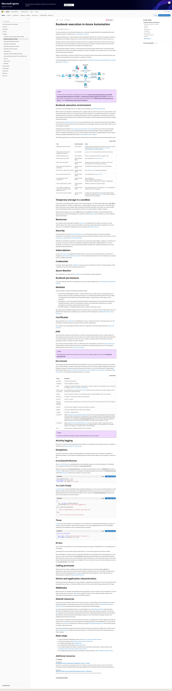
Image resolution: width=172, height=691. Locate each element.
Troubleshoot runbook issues (105, 650)
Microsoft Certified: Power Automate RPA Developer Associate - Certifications (74, 671)
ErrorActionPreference (63, 464)
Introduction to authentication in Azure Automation (69, 238)
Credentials (146, 31)
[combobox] (15, 21)
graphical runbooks (63, 62)
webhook (75, 593)
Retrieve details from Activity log (73, 446)
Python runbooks (60, 606)
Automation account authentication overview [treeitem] (14, 36)
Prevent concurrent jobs (78, 347)
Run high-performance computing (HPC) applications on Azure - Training (72, 663)
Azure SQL (91, 129)
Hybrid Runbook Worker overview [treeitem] (11, 41)
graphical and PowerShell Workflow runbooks (79, 414)
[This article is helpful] (155, 43)
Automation (67, 20)
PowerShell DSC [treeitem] (7, 51)
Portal (155, 15)
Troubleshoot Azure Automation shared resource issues (72, 649)
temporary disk (93, 214)
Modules (146, 36)
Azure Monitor (77, 274)
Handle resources (93, 227)
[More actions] (115, 20)
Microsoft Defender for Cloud (77, 234)
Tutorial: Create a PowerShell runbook (91, 639)
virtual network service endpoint (88, 134)
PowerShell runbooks (93, 60)
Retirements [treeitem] (5, 71)
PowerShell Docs (78, 643)
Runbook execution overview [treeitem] (10, 39)
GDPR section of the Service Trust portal (76, 100)
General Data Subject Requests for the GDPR (100, 94)
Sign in (168, 11)
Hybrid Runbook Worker (99, 108)
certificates (71, 321)
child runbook (66, 623)
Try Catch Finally (60, 489)
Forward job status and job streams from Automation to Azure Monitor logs (87, 370)
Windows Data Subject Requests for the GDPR (93, 96)
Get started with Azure (164, 15)
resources (82, 223)
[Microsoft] (2, 12)
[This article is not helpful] (157, 43)
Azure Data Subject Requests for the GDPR (68, 96)
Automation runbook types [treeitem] (10, 44)
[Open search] (165, 12)
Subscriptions (147, 29)
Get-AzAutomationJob (63, 630)
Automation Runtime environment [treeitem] (11, 46)
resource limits (98, 158)
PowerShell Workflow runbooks (107, 60)
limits (57, 613)
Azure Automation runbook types (80, 387)
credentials (75, 265)
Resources (146, 26)
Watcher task (91, 170)
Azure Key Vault (83, 129)
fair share (83, 390)
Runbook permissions (149, 34)
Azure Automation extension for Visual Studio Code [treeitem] (15, 56)
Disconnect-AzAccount (109, 343)
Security (146, 27)
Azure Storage (75, 129)
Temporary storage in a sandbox (151, 24)
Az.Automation (82, 645)
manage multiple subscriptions (73, 256)
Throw (57, 523)
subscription (64, 254)
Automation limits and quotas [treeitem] (10, 48)
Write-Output (63, 473)
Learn (57, 20)
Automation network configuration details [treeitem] (13, 53)
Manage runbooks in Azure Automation (83, 641)
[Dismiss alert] (169, 3)
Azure (61, 20)
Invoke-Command (102, 194)
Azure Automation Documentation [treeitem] (10, 24)
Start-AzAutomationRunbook (95, 623)
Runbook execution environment (151, 22)
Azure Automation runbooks (81, 34)
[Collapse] (28, 19)
